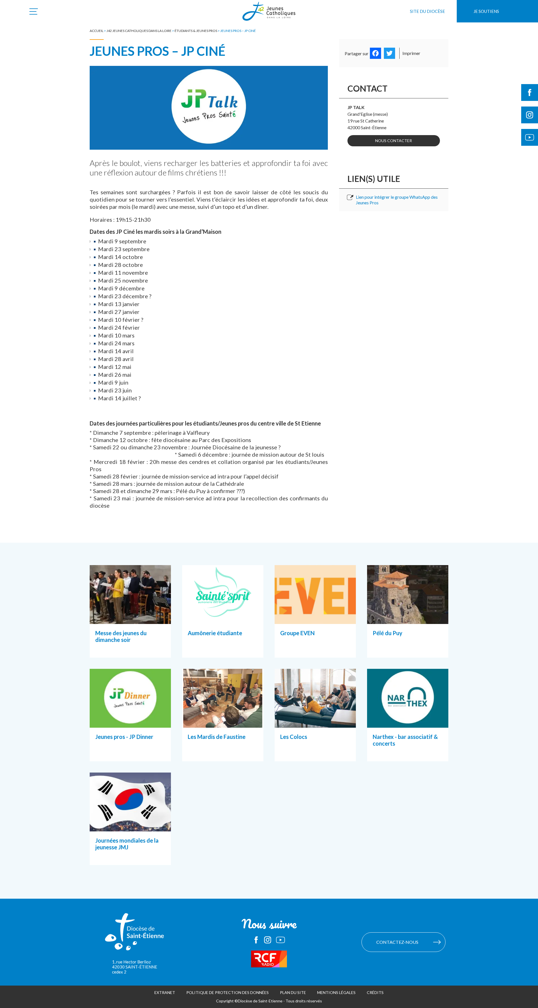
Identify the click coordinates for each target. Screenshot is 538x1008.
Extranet (164, 992)
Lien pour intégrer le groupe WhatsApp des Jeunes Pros (397, 199)
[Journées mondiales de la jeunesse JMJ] (130, 824)
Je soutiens (486, 11)
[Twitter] (389, 53)
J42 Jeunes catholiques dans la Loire (138, 31)
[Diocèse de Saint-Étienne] (134, 934)
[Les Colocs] (315, 721)
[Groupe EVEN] (315, 617)
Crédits (375, 992)
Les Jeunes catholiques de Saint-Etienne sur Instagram (268, 940)
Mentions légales (336, 992)
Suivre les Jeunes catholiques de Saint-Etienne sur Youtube (529, 137)
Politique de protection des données (227, 992)
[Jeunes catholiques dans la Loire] (269, 14)
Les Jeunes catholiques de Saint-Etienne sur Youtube (280, 940)
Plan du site (293, 992)
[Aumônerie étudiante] (223, 617)
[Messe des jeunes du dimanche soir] (130, 617)
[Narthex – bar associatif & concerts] (407, 721)
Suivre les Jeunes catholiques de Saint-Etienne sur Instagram (529, 115)
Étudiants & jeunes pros (196, 31)
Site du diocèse (427, 11)
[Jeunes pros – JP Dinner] (130, 721)
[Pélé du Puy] (407, 617)
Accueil (96, 31)
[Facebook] (375, 53)
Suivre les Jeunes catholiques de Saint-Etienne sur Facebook (529, 92)
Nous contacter (393, 140)
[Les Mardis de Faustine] (223, 721)
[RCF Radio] (269, 959)
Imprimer (411, 53)
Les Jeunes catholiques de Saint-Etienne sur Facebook (256, 940)
